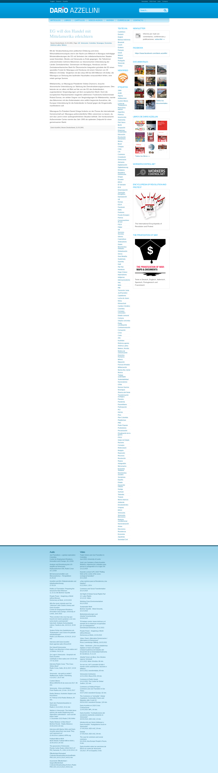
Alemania (121, 162)
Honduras (121, 269)
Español (65, 1)
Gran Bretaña (122, 256)
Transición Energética (121, 193)
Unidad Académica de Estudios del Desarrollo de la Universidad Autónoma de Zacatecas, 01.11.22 (93, 652)
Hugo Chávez (122, 272)
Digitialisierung (123, 167)
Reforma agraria (123, 343)
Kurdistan (121, 340)
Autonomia (121, 120)
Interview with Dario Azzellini (59, 642)
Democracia (122, 159)
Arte (119, 338)
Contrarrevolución (124, 327)
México (64, 45)
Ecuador (121, 179)
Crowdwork (122, 157)
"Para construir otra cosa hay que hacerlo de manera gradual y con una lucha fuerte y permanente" (62, 619)
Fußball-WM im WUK (57, 738)
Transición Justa (123, 290)
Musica (120, 372)
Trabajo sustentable (122, 376)
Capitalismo (122, 295)
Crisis (120, 333)
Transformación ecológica (123, 395)
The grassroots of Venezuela (59, 746)
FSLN (120, 224)
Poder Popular (123, 425)
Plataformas (122, 420)
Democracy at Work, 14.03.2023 (61, 600)
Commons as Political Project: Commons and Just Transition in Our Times (92, 689)
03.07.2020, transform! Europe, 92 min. (93, 693)
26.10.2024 (84, 590)
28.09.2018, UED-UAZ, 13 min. (90, 719)
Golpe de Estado (123, 440)
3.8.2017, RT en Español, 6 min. (91, 750)
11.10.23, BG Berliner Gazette (60, 592)
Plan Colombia (123, 417)
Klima (120, 301)
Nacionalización (123, 524)
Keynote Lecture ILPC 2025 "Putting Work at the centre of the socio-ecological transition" (92, 574)
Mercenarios (122, 466)
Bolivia (120, 141)
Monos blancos (123, 499)
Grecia (120, 254)
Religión (121, 450)
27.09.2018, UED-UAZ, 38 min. (90, 734)
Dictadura (121, 170)
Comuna (121, 318)
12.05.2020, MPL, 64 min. (89, 709)
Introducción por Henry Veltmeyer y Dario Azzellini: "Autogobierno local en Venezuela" (93, 724)
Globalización (122, 251)
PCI (119, 409)
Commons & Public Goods (89, 679)
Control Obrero (123, 101)
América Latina (55, 45)
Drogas (120, 177)
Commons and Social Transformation (92, 588)
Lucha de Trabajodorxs (122, 104)
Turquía (120, 497)
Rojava (120, 461)
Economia (108, 43)
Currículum (123, 20)
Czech (120, 45)
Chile (119, 149)
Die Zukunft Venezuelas (58, 647)
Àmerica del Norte (124, 392)
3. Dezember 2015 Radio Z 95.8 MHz (62, 718)
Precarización (122, 430)
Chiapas (121, 146)
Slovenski (121, 63)
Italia (119, 285)
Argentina (121, 112)
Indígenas (121, 277)
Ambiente (121, 502)
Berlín (120, 125)
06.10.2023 (84, 603)
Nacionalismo (122, 382)
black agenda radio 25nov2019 (60, 644)
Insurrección (122, 117)
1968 (119, 90)
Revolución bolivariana (122, 138)
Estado (120, 482)
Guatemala (121, 259)
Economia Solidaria (121, 469)
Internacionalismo (124, 280)
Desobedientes (123, 505)
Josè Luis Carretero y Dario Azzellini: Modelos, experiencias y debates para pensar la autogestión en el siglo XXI (93, 564)
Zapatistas (121, 537)
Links (159, 1)
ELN (119, 187)
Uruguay (121, 507)
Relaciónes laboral (122, 108)
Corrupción (122, 330)
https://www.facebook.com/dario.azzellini (151, 53)
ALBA (120, 93)
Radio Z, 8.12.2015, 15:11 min (60, 707)
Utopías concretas (124, 320)
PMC (119, 423)
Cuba (120, 335)
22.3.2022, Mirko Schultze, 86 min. (92, 661)
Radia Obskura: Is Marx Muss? (60, 722)
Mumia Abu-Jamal (124, 370)
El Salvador (122, 184)
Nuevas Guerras (123, 387)
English (52, 1)
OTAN (120, 384)
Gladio (120, 244)
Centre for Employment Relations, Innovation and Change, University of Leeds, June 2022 (62, 611)
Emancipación (123, 190)
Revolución (122, 458)
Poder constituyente (122, 324)
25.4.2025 (83, 578)
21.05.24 (53, 578)
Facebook (121, 207)
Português (121, 60)
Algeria (120, 96)
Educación (121, 134)
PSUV (120, 437)
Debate (82, 732)
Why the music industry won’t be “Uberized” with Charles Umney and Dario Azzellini (62, 605)
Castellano (121, 32)
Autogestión (122, 463)
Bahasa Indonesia (124, 39)
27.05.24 (53, 585)
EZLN (120, 204)
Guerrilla (121, 261)
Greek (120, 53)
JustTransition (122, 293)
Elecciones (121, 529)
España (120, 480)
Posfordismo (122, 428)
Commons (121, 154)
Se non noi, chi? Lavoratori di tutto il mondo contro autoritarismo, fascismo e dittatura (93, 666)
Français (121, 50)
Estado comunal (123, 315)
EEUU (120, 182)
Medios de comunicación (122, 351)
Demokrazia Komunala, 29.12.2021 (92, 627)
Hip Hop (121, 267)
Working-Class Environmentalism (91, 601)
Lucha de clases (123, 298)
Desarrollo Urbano (121, 485)
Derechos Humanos (121, 356)
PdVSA (120, 412)
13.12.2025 (84, 568)
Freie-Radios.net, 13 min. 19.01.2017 (62, 690)
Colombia (92, 43)
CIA (119, 152)
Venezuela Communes (88, 674)
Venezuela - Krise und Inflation (60, 688)
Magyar (120, 58)
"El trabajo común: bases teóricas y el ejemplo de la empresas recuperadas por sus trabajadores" (93, 623)
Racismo (121, 442)
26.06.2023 (84, 618)
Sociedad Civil (123, 539)
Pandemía (121, 402)
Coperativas (122, 239)
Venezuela (84, 43)
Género (120, 236)
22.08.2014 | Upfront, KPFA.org (60, 735)
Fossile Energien (123, 215)
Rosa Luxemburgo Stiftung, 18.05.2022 (93, 642)
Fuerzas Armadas (124, 364)
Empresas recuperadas (122, 131)
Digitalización (122, 165)
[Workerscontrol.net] (151, 176)
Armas (120, 526)
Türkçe (120, 66)
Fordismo (121, 212)
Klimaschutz (122, 303)
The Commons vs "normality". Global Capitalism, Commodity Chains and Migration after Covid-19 (92, 698)
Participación (122, 407)
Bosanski (121, 42)
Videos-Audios (95, 20)
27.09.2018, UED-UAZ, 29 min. (90, 728)
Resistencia (122, 531)
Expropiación (122, 197)
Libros (67, 20)
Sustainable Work (86, 606)
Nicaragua (100, 43)
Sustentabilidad (123, 379)
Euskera (121, 47)
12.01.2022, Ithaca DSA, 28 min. (91, 676)
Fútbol (120, 227)
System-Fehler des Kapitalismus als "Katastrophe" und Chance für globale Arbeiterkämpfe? (63, 632)
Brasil (120, 144)
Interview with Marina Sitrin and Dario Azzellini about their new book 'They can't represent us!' (62, 731)
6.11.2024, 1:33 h (86, 585)
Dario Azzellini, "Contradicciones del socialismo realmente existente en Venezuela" (92, 715)
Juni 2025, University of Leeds (90, 559)
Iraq (119, 282)
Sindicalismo (122, 242)
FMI (119, 288)
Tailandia (121, 494)
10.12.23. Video (85, 598)
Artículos (55, 20)
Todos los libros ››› (142, 156)
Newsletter (145, 1)
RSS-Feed (152, 1)
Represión (121, 453)
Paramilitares (122, 404)
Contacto (165, 1)
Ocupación (121, 127)
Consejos (121, 445)
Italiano (120, 55)
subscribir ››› (160, 39)
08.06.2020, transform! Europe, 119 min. (93, 702)
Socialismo (121, 477)
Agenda (110, 20)
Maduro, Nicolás (123, 348)
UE (79, 43)
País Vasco (121, 122)
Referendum (122, 448)
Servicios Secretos (121, 233)
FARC (120, 210)
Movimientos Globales (122, 247)
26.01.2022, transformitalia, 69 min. (92, 670)
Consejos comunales (121, 312)
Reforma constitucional (122, 520)
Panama (121, 399)
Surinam (121, 492)
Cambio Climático (124, 306)
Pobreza (121, 114)
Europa (120, 202)
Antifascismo (122, 98)
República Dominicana (122, 173)
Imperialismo (122, 274)
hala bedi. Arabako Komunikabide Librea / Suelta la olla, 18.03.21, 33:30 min (63, 625)
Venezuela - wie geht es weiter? (61, 673)
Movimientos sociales (122, 473)
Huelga (120, 489)
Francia (120, 217)
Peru (119, 415)
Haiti (119, 264)
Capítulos (80, 20)
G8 (119, 229)
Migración (121, 362)
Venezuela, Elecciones (122, 516)
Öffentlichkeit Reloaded (58, 753)
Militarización (122, 367)
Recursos (121, 455)
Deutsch (58, 1)
